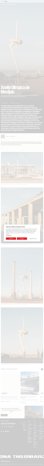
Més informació (9, 235)
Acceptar (11, 238)
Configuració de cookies (33, 238)
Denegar (22, 238)
